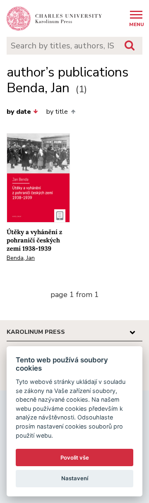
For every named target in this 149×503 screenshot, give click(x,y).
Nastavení (74, 478)
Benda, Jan (21, 258)
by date (19, 111)
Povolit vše (74, 457)
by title (57, 111)
